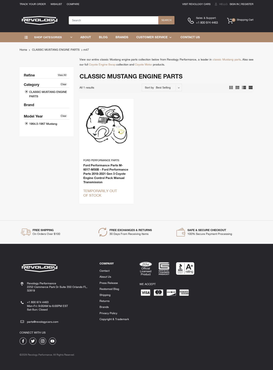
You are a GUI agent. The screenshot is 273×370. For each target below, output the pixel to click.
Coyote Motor (143, 64)
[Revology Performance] (40, 20)
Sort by (149, 87)
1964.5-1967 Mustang (42, 123)
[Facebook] (23, 340)
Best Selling (163, 87)
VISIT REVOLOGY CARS (196, 4)
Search (166, 20)
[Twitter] (32, 340)
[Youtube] (52, 340)
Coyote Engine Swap (102, 64)
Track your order (33, 4)
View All (62, 75)
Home (23, 49)
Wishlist (56, 4)
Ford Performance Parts (101, 160)
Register (247, 4)
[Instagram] (42, 340)
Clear (63, 84)
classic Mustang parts (227, 59)
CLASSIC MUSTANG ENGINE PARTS (56, 49)
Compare (73, 4)
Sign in (234, 4)
